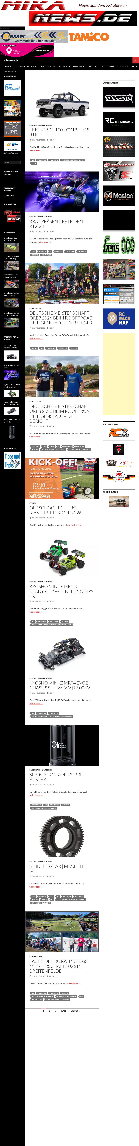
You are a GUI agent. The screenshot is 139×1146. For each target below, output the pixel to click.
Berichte (91, 67)
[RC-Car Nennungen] (119, 294)
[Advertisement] (119, 374)
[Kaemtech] (119, 220)
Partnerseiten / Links (48, 67)
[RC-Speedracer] (112, 463)
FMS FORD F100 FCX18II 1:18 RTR (59, 132)
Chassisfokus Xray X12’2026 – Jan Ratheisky (10, 239)
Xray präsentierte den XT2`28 (56, 224)
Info (133, 67)
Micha (51, 140)
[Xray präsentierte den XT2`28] (11, 375)
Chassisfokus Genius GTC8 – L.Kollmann (11, 314)
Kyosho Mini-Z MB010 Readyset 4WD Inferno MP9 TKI (61, 591)
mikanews (41, 160)
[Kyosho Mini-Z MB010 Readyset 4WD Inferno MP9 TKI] (11, 393)
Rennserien (77, 67)
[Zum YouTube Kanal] (12, 216)
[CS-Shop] (119, 146)
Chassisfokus (9, 232)
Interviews (63, 67)
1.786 (63, 1011)
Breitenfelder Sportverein (42, 996)
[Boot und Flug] (119, 501)
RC (33, 160)
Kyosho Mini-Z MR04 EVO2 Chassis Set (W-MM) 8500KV (59, 685)
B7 (52, 900)
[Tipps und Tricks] (12, 460)
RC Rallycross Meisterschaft (57, 999)
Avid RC (45, 900)
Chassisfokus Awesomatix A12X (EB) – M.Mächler (11, 276)
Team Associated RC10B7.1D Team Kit (71, 900)
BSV (81, 996)
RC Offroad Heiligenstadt (79, 449)
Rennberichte (35, 308)
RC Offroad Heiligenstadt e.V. (53, 449)
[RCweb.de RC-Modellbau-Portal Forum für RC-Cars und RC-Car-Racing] (119, 434)
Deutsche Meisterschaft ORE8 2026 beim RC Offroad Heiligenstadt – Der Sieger (61, 317)
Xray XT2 (58, 251)
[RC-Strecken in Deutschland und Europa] (126, 463)
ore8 (52, 446)
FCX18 (34, 163)
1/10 (33, 251)
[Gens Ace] (119, 245)
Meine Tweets (9, 195)
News (7, 67)
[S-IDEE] (27, 50)
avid (51, 896)
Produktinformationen (24, 67)
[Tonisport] (119, 97)
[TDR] (12, 128)
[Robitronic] (119, 171)
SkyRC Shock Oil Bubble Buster (57, 777)
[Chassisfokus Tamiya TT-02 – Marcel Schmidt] (11, 303)
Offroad (42, 251)
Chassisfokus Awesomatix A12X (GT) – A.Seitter (11, 257)
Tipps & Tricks (123, 67)
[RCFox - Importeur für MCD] (12, 108)
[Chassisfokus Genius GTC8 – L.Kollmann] (11, 323)
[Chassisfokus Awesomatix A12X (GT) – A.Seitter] (11, 265)
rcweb (34, 348)
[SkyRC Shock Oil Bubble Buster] (11, 432)
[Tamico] (88, 36)
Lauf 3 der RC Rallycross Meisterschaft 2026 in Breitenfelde (58, 966)
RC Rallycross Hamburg (66, 996)
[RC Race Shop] (12, 88)
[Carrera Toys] (119, 269)
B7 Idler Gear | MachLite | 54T (59, 868)
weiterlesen (36, 150)
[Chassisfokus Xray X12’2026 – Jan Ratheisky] (11, 247)
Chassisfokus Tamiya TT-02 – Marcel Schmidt (11, 294)
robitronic (36, 805)
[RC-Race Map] (119, 318)
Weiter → (75, 1011)
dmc (44, 446)
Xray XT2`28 (46, 255)
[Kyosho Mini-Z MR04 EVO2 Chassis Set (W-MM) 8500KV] (11, 411)
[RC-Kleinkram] (119, 122)
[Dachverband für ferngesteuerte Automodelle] (119, 476)
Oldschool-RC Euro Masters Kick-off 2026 (55, 510)
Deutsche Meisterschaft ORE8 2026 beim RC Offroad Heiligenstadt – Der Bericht (61, 413)
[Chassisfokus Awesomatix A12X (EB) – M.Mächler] (11, 284)
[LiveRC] (118, 449)
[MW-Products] (119, 195)
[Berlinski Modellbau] (34, 36)
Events (32, 503)
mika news (54, 160)
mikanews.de (11, 60)
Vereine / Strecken (107, 67)
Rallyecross (37, 999)
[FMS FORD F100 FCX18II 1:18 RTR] (11, 355)
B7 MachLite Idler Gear (41, 903)
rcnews (35, 255)
